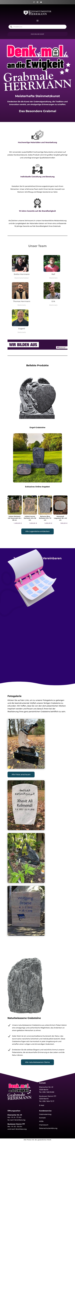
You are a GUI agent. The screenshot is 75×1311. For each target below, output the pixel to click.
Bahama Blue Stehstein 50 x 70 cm (45, 518)
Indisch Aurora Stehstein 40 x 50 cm (30, 518)
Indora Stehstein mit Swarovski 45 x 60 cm (14, 518)
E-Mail (41, 1105)
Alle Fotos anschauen (21, 774)
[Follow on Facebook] (34, 2)
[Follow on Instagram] (37, 2)
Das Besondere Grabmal (37, 111)
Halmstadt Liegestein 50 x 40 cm (60, 518)
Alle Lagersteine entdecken (37, 531)
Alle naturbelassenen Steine (37, 1062)
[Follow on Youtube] (41, 2)
